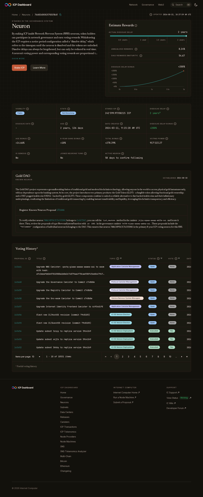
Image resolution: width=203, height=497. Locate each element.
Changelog (65, 471)
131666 (60, 210)
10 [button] (170, 356)
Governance (66, 397)
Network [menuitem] (133, 4)
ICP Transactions (68, 427)
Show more (18, 58)
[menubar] (147, 4)
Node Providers (68, 436)
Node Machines (68, 441)
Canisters (64, 422)
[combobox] (36, 356)
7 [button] (152, 356)
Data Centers (66, 412)
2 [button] (122, 356)
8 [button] (158, 356)
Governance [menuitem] (148, 4)
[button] (181, 356)
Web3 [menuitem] (161, 4)
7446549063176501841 (55, 221)
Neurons (64, 402)
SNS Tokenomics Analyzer (73, 451)
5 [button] (140, 356)
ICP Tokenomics (68, 431)
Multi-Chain (65, 456)
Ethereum (65, 466)
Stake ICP (19, 67)
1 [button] (116, 356)
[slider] (186, 36)
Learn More (39, 67)
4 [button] (134, 356)
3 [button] (128, 356)
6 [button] (146, 356)
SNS (62, 446)
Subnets (64, 407)
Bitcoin (63, 461)
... (176, 356)
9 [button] (164, 356)
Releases (64, 417)
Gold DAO (81, 221)
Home (63, 392)
